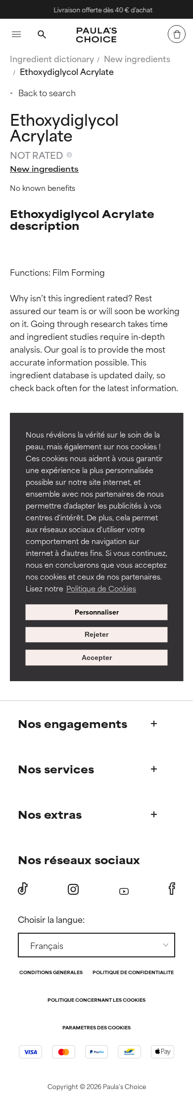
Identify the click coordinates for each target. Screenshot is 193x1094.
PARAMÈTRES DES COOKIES (96, 1028)
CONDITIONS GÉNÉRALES (51, 973)
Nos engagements (72, 723)
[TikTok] (23, 888)
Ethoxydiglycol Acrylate (67, 71)
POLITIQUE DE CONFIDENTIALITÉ (133, 973)
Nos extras (50, 814)
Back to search (47, 92)
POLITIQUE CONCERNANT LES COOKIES (96, 1000)
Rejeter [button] (96, 635)
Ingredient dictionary (52, 58)
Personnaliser (97, 612)
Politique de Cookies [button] (101, 588)
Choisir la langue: (51, 919)
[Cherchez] (41, 35)
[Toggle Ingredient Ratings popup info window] (69, 155)
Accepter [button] (97, 657)
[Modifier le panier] (177, 34)
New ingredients (137, 58)
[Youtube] (124, 889)
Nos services (56, 769)
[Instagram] (73, 889)
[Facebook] (172, 888)
